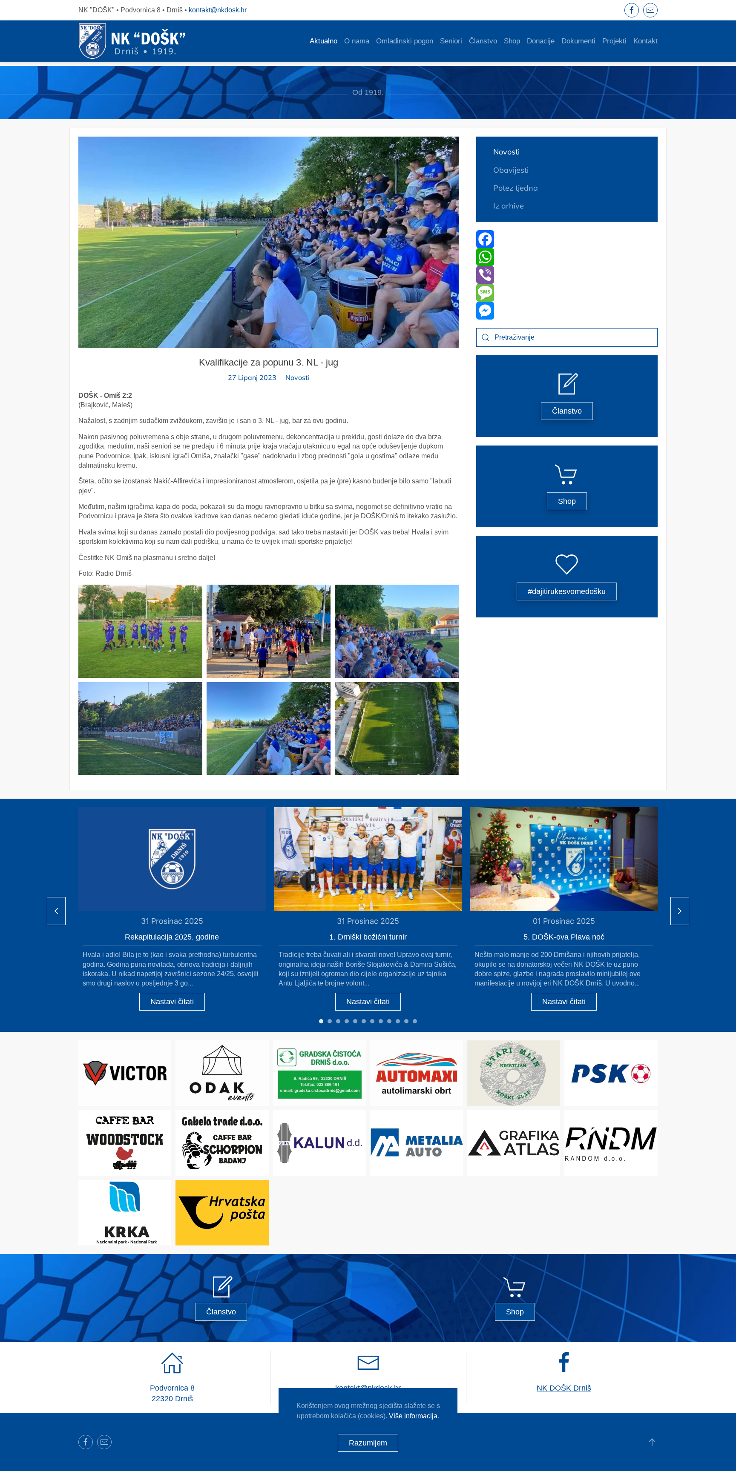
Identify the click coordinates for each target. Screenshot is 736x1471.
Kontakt (645, 41)
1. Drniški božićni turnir (368, 937)
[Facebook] (567, 239)
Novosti (297, 377)
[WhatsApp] (567, 257)
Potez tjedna (515, 188)
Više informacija (413, 1416)
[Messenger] (567, 311)
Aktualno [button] (323, 41)
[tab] (321, 1021)
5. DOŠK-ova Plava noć (563, 937)
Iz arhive (508, 206)
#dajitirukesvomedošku (567, 591)
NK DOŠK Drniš (564, 1388)
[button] (140, 631)
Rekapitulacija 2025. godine (172, 937)
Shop (512, 41)
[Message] (567, 293)
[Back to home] (132, 41)
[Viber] (567, 275)
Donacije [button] (541, 41)
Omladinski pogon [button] (404, 41)
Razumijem (368, 1443)
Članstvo (483, 41)
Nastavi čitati (172, 1001)
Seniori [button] (451, 41)
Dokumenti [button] (578, 41)
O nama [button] (356, 41)
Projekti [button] (614, 41)
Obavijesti (511, 170)
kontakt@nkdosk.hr (218, 10)
